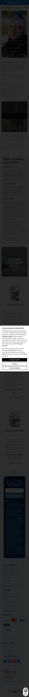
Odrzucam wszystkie (14, 368)
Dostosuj (14, 364)
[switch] (25, 695)
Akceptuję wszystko (14, 359)
